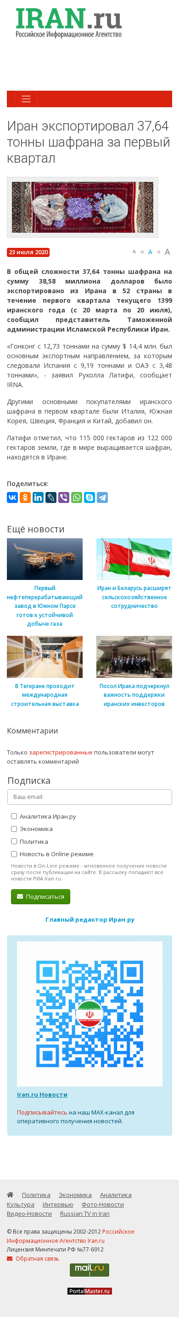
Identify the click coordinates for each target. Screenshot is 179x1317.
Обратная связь (36, 1258)
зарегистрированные (61, 752)
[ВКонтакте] (12, 497)
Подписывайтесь (42, 1112)
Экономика (35, 829)
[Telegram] (102, 497)
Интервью (58, 1204)
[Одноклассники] (25, 497)
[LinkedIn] (38, 497)
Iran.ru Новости (42, 1094)
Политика (33, 841)
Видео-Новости (29, 1213)
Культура (20, 1204)
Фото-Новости (103, 1204)
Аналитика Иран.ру (47, 816)
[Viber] (63, 497)
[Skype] (89, 497)
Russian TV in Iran (85, 1213)
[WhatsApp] (76, 497)
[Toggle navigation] (26, 99)
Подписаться (44, 896)
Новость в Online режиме (56, 854)
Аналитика (116, 1195)
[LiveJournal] (50, 497)
